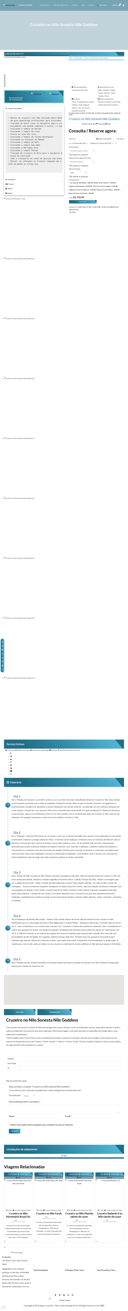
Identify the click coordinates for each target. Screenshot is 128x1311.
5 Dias (74, 212)
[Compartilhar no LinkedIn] (11, 759)
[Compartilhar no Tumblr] (10, 762)
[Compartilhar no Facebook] (10, 753)
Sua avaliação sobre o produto (24, 1101)
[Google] (64, 1295)
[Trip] (73, 1295)
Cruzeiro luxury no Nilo (77, 113)
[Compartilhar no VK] (11, 768)
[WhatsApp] (68, 1295)
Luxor (91, 75)
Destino (75, 5)
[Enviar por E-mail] (11, 771)
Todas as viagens (25, 5)
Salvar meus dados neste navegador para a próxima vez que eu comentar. (42, 1125)
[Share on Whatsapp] (11, 774)
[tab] (34, 108)
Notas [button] (10, 189)
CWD (102, 1305)
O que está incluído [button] (15, 108)
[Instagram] (60, 1295)
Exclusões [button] (11, 179)
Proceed (82, 202)
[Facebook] (55, 1295)
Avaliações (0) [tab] (54, 1012)
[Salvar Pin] (11, 765)
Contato (91, 5)
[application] (50, 5)
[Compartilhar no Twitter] (11, 756)
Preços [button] (11, 184)
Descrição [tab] (20, 1012)
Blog (83, 5)
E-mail (68, 1116)
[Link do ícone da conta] (123, 5)
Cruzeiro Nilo (44, 5)
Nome (12, 1116)
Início (70, 58)
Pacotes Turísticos (61, 5)
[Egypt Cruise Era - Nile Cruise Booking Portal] (9, 5)
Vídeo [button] (10, 193)
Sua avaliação (15, 1095)
